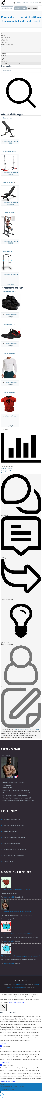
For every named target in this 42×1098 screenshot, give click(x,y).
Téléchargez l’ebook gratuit (12, 819)
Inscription (20, 8)
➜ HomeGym (34, 3)
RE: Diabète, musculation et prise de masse (15, 890)
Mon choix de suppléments (12, 843)
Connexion (7, 8)
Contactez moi (8, 861)
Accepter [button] (12, 1002)
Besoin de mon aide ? (7, 44)
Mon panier (32, 8)
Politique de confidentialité (18, 987)
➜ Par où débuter (22, 3)
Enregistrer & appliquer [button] (8, 1081)
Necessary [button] (3, 1043)
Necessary (6, 1046)
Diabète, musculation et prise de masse (27, 729)
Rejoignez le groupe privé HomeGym (15, 849)
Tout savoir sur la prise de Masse (14, 825)
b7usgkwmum (21, 687)
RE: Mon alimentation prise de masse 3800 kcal (16, 934)
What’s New (5, 40)
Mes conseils (5, 42)
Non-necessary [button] (5, 1062)
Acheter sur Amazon (11, 314)
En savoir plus (19, 1002)
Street (6, 919)
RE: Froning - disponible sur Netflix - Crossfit (16, 911)
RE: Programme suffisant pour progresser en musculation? (20, 956)
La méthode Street (19, 984)
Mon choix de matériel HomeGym (14, 837)
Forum (3, 35)
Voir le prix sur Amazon (11, 141)
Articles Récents (6, 38)
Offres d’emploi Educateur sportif (14, 855)
